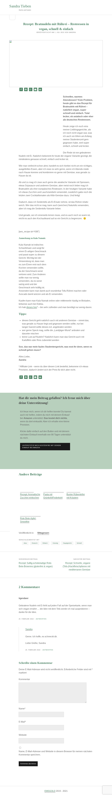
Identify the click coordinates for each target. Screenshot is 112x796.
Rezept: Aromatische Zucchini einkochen (30, 496)
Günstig (55, 543)
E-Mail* (22, 722)
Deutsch (34, 543)
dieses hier (31, 307)
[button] (21, 89)
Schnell (79, 543)
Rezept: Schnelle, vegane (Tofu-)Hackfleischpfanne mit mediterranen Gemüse (76, 566)
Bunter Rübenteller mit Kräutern (76, 496)
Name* (22, 708)
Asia (25, 543)
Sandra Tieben (20, 6)
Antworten (41, 619)
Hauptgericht (67, 543)
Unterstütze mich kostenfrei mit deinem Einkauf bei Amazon (41, 446)
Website (23, 735)
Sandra (29, 629)
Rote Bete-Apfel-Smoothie (28, 520)
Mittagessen (43, 533)
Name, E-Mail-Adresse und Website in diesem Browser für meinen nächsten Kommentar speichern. (55, 753)
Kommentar (24, 679)
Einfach (45, 543)
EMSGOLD (50, 791)
